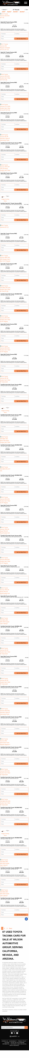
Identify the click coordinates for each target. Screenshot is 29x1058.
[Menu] (25, 3)
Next (10, 928)
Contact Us (5, 1041)
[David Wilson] (11, 3)
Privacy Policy (22, 1041)
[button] (26, 918)
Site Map (7, 1042)
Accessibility (13, 1041)
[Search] (26, 1027)
